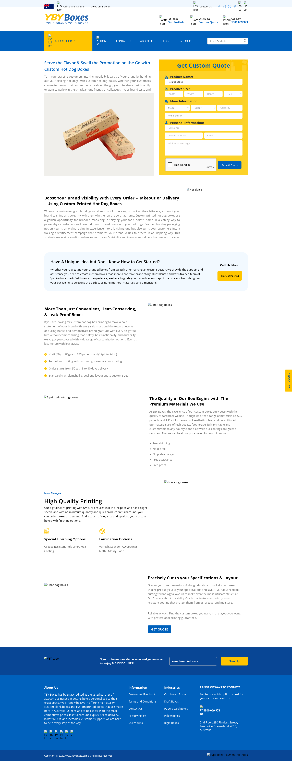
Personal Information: (187, 123)
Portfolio (184, 41)
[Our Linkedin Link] (245, 6)
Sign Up (234, 661)
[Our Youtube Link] (239, 6)
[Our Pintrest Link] (234, 6)
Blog (165, 41)
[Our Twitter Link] (229, 6)
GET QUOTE (159, 629)
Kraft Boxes (171, 701)
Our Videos (136, 723)
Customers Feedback (142, 694)
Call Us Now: (229, 265)
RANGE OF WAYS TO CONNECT (220, 687)
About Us (146, 41)
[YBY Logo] (67, 19)
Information (138, 687)
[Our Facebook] (219, 6)
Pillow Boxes (172, 716)
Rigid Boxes (171, 723)
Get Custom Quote (203, 65)
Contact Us (206, 6)
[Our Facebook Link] (45, 735)
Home (104, 41)
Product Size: (180, 89)
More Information (184, 101)
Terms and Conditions (142, 701)
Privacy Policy (137, 716)
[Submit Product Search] (245, 41)
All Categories (65, 41)
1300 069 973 (229, 276)
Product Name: (181, 77)
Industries (172, 687)
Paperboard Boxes (176, 708)
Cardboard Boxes (175, 694)
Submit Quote (230, 165)
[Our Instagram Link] (224, 6)
